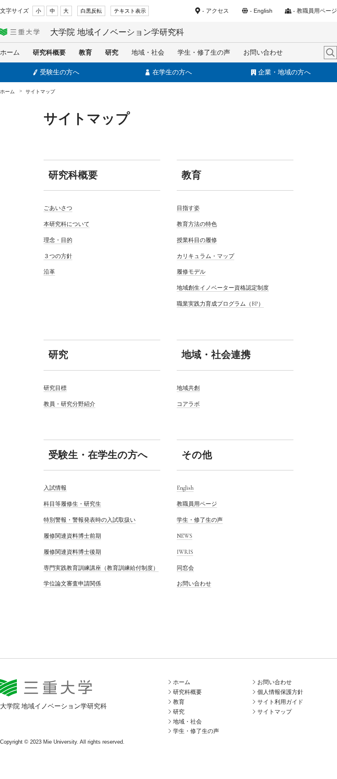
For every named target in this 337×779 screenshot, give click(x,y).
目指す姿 (188, 208)
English (263, 10)
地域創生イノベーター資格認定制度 (223, 287)
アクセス (217, 10)
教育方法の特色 (197, 224)
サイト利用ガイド (280, 701)
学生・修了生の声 (204, 52)
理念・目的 (58, 240)
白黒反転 (91, 11)
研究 (111, 52)
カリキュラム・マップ (205, 256)
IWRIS (185, 552)
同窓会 (185, 568)
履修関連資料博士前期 (72, 535)
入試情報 (55, 487)
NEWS (184, 535)
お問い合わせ (263, 52)
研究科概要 (49, 52)
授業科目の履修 (197, 240)
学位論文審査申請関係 (72, 583)
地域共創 (188, 388)
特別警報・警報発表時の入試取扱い (90, 519)
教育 (85, 52)
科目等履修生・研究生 (72, 503)
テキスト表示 (130, 11)
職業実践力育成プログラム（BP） (220, 303)
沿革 (49, 271)
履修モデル (191, 271)
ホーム (10, 52)
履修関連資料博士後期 (72, 552)
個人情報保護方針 (280, 692)
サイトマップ (274, 711)
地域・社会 (148, 52)
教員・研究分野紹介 (69, 404)
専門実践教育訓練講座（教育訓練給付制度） (101, 568)
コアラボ (188, 404)
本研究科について (67, 224)
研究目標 (55, 388)
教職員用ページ (317, 10)
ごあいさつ (58, 208)
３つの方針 (58, 256)
